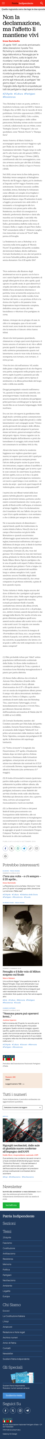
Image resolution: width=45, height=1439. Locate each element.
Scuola (27, 897)
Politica (6, 1270)
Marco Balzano (9, 978)
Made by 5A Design (10, 1434)
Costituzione (9, 1248)
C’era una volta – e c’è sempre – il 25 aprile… (22, 877)
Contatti (7, 1348)
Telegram (27, 1410)
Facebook (5, 1410)
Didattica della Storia (29, 895)
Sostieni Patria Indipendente (16, 1359)
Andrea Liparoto (9, 1020)
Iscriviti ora (11, 1205)
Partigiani (30, 94)
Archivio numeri (10, 1338)
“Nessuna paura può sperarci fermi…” (21, 1015)
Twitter (13, 1410)
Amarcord (7, 1327)
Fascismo (7, 1243)
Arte (5, 1000)
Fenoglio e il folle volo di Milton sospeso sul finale (21, 973)
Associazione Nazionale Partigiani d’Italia (23, 1425)
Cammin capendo (9, 1008)
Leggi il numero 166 (13, 1084)
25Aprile (8, 94)
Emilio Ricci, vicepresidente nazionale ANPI (20, 1155)
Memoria (21, 1000)
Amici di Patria (9, 1343)
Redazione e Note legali (14, 1332)
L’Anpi (6, 1322)
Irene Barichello (11, 41)
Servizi (5, 1116)
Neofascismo (28, 1177)
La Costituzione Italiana (14, 1316)
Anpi (6, 1177)
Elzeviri (6, 871)
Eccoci (6, 1311)
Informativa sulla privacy (12, 1430)
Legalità (6, 1291)
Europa (6, 1296)
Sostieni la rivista (14, 1396)
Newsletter (8, 1354)
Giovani (24, 1045)
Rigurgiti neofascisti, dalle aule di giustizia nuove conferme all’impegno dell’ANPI (21, 1148)
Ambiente (7, 1286)
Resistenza (9, 97)
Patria (22, 3)
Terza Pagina (15, 871)
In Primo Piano (8, 902)
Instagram (20, 1410)
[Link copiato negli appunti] (30, 848)
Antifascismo (15, 1177)
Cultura (19, 94)
